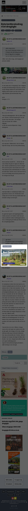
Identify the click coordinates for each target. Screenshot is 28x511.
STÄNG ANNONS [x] (7, 246)
